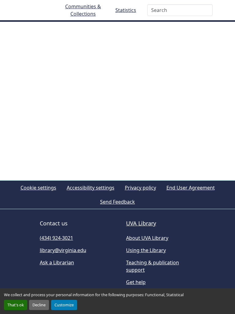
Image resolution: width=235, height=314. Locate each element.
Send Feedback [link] (117, 201)
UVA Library (141, 223)
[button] (34, 10)
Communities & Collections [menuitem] (83, 10)
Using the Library (146, 250)
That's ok (15, 305)
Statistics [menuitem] (125, 10)
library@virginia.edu (63, 250)
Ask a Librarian (57, 262)
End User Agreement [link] (190, 187)
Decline (39, 305)
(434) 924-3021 (56, 238)
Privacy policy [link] (140, 187)
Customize (64, 305)
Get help (136, 282)
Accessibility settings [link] (90, 187)
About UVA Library (147, 238)
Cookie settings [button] (38, 187)
